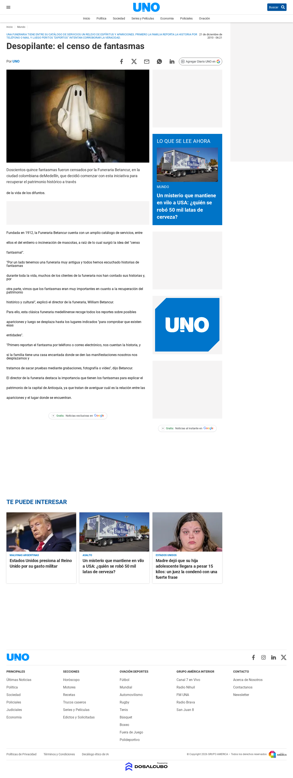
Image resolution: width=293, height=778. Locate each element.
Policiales (186, 18)
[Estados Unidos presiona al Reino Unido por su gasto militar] (41, 532)
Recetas (69, 695)
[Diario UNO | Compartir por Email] (146, 61)
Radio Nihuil (186, 687)
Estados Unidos (166, 555)
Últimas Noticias (18, 680)
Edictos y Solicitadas (79, 717)
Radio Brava (186, 702)
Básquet (126, 717)
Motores (69, 687)
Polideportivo (130, 740)
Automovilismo (131, 695)
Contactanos (242, 687)
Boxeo (124, 725)
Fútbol (124, 680)
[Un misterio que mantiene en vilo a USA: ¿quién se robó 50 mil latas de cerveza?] (114, 532)
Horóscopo (71, 680)
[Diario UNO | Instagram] (263, 657)
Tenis (124, 710)
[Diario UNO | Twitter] (284, 657)
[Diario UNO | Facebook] (253, 657)
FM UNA (183, 695)
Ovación (204, 18)
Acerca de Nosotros (248, 680)
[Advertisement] (187, 98)
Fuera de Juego (131, 732)
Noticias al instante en (182, 428)
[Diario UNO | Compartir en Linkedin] (172, 61)
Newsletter (241, 695)
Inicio (86, 18)
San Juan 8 (185, 710)
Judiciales (14, 710)
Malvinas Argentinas (24, 555)
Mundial (126, 687)
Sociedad (119, 18)
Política (101, 18)
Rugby (124, 702)
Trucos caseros (74, 702)
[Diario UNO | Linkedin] (273, 657)
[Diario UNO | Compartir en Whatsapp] (159, 61)
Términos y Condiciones (60, 754)
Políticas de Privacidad (21, 754)
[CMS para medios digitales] (146, 767)
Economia (167, 18)
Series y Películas (142, 18)
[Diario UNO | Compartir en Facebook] (121, 61)
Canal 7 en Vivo (188, 680)
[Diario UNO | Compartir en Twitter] (134, 61)
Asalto (87, 555)
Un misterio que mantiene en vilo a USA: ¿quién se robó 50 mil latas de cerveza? (113, 566)
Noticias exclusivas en (73, 415)
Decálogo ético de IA (95, 754)
